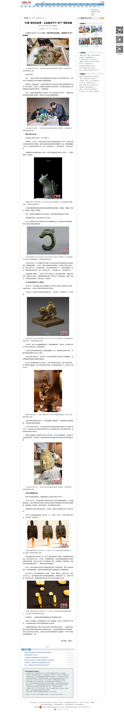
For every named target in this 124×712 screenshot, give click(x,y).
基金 (30, 6)
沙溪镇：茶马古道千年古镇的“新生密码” (88, 89)
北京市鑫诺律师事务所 (58, 704)
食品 (50, 6)
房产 (66, 6)
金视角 (92, 14)
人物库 (43, 2)
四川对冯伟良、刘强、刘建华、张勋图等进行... (89, 91)
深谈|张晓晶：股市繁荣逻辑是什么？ (87, 57)
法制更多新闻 (39, 18)
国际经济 (56, 4)
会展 (78, 6)
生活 (86, 6)
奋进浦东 (97, 46)
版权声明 (61, 702)
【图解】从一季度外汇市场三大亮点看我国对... (89, 61)
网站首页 (39, 4)
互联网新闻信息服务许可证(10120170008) (55, 707)
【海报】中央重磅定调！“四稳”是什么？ (88, 78)
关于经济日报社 (33, 702)
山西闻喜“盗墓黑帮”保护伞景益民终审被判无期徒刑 (37, 652)
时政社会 (61, 4)
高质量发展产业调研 (95, 11)
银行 (26, 6)
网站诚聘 (55, 702)
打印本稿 (55, 28)
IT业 (46, 6)
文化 (74, 6)
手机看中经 (119, 34)
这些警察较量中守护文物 (30, 655)
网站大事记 (49, 702)
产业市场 (50, 4)
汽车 (54, 6)
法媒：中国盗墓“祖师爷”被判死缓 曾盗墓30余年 (36, 665)
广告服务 (81, 702)
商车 (58, 6)
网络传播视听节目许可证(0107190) (73, 707)
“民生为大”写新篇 (84, 46)
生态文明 (96, 4)
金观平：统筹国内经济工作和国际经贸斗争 (88, 85)
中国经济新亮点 (94, 9)
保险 (42, 6)
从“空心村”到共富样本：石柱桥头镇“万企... (88, 59)
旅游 (82, 6)
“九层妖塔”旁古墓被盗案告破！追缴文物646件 (36, 657)
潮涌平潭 (84, 34)
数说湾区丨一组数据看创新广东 (86, 63)
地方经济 (73, 4)
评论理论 (67, 4)
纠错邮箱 (92, 702)
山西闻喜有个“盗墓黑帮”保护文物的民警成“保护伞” (37, 662)
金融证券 (45, 4)
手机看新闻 (42, 28)
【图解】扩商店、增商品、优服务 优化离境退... (89, 55)
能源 (62, 6)
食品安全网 (84, 4)
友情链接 (87, 702)
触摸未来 (97, 34)
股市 (22, 6)
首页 (30, 18)
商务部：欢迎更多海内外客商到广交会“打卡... (89, 70)
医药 (70, 6)
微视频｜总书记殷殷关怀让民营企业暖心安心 (89, 76)
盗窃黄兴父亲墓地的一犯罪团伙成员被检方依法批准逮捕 (39, 660)
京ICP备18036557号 (85, 707)
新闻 (33, 18)
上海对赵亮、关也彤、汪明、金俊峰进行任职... (89, 80)
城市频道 (78, 4)
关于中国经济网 (41, 702)
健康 (95, 6)
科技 (90, 6)
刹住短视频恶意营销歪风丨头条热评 (87, 65)
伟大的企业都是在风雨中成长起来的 (87, 68)
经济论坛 (93, 13)
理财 (38, 6)
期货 (34, 6)
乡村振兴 (90, 4)
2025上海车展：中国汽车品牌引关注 (87, 82)
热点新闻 (82, 52)
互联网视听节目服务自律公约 (71, 702)
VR (98, 6)
